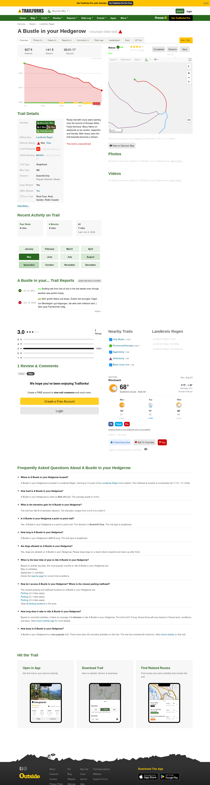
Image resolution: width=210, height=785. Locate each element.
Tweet (118, 423)
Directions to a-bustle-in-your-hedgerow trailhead (129, 138)
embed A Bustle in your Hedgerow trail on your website (129, 429)
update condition (89, 281)
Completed (158, 49)
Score (21, 373)
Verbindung (118, 358)
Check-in (172, 49)
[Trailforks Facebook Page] (21, 768)
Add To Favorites (145, 442)
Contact (53, 779)
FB (111, 423)
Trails (44, 18)
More (123, 18)
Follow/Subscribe (121, 442)
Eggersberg (118, 351)
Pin (127, 423)
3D (188, 120)
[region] (150, 95)
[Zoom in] (189, 73)
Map (33, 18)
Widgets (71, 779)
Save (184, 49)
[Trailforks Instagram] (25, 768)
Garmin (83, 779)
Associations (101, 769)
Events (100, 18)
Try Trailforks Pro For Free (120, 3)
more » (98, 311)
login (189, 11)
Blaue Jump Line (121, 364)
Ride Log (86, 18)
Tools (82, 773)
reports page (37, 575)
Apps (113, 18)
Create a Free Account (59, 401)
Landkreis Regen (44, 137)
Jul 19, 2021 (115, 50)
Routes (57, 18)
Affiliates (97, 773)
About (52, 769)
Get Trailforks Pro (180, 18)
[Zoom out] (189, 77)
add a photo (176, 160)
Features (54, 773)
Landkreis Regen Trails (164, 338)
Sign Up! (84, 769)
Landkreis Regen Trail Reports (167, 348)
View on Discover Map (123, 145)
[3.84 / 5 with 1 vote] (137, 47)
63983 (41, 155)
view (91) (170, 54)
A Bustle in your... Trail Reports (45, 280)
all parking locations (35, 603)
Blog (69, 773)
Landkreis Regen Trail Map (166, 343)
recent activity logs (45, 620)
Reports (71, 18)
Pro (69, 769)
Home (23, 18)
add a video (175, 180)
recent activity (167, 634)
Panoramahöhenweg (123, 345)
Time (30, 373)
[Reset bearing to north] (189, 82)
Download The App (150, 769)
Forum (100, 779)
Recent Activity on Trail (38, 215)
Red (45, 142)
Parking (24, 593)
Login (59, 411)
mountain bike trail (103, 31)
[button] (45, 694)
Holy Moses (118, 339)
